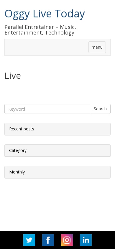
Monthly (17, 172)
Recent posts (21, 129)
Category (18, 150)
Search (100, 109)
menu (97, 47)
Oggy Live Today (44, 13)
